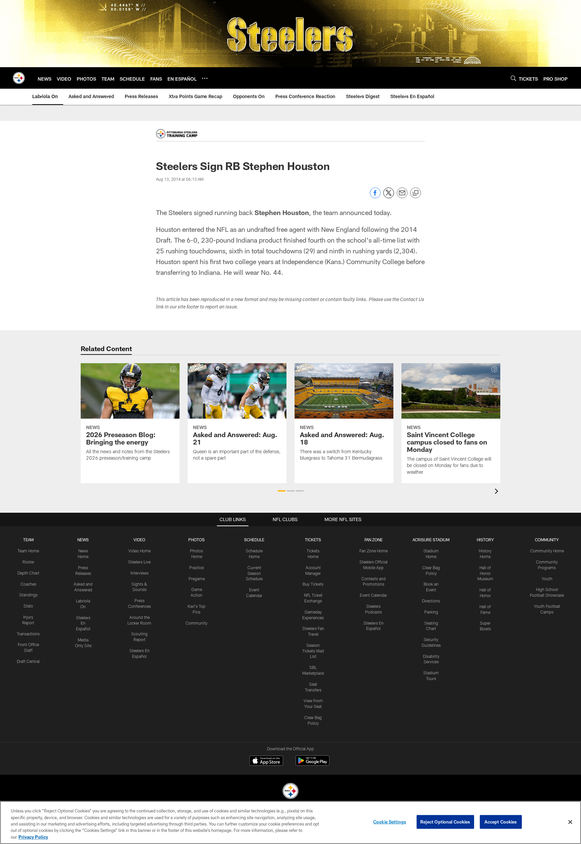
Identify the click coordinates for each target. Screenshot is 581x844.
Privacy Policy (33, 837)
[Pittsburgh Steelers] (290, 791)
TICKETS (313, 539)
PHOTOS (196, 539)
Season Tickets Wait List (313, 651)
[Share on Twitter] (388, 196)
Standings (28, 594)
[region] (290, 822)
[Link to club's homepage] (19, 78)
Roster (28, 561)
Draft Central (28, 661)
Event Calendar (373, 595)
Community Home (547, 550)
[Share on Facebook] (375, 196)
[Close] (570, 822)
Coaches (28, 584)
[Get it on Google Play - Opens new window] (312, 764)
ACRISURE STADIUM (431, 539)
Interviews (139, 573)
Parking (431, 611)
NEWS (83, 539)
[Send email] (402, 196)
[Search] (513, 78)
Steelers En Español (83, 623)
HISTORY (485, 539)
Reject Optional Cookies (445, 822)
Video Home (139, 550)
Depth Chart (28, 573)
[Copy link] (415, 193)
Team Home (28, 550)
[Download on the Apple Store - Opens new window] (266, 761)
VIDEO (139, 539)
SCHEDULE (254, 539)
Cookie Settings (389, 822)
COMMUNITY (547, 539)
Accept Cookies (501, 822)
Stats (28, 605)
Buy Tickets (313, 584)
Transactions (28, 633)
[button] (281, 491)
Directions (431, 600)
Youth (547, 578)
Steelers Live (139, 561)
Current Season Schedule (254, 573)
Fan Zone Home (373, 550)
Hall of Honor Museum (485, 573)
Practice (196, 567)
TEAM (28, 539)
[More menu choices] (204, 78)
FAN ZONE (373, 539)
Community (196, 623)
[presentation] (497, 492)
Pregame (197, 578)
